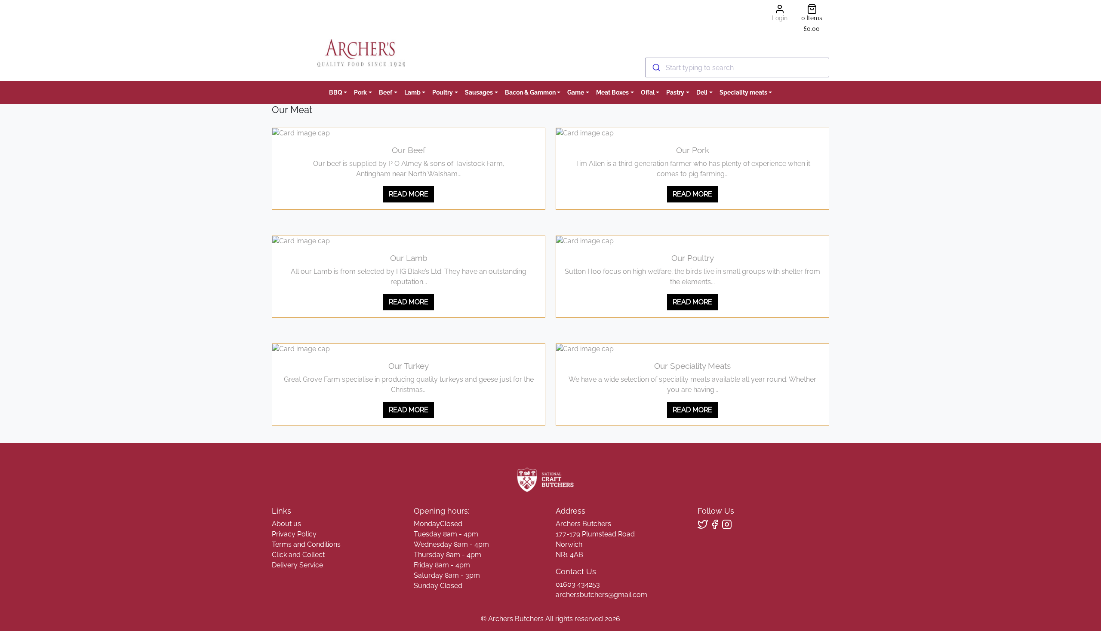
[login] (361, 53)
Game (575, 92)
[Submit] (656, 67)
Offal (648, 92)
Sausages (479, 92)
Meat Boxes (612, 92)
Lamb (412, 92)
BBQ (335, 92)
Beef (385, 92)
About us (286, 524)
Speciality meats (743, 92)
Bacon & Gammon (530, 92)
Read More (408, 194)
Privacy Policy (294, 534)
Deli (701, 92)
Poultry (442, 92)
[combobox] (737, 67)
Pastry (675, 92)
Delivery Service (297, 565)
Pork (360, 92)
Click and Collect (298, 555)
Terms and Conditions (306, 544)
